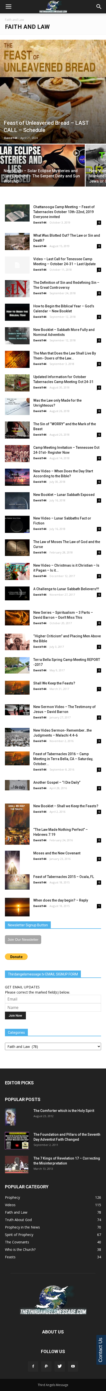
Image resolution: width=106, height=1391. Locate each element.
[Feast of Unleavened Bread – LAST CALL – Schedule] (53, 92)
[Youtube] (73, 1366)
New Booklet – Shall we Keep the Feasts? (65, 806)
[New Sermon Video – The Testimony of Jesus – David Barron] (17, 709)
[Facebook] (33, 1366)
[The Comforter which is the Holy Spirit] (10, 1117)
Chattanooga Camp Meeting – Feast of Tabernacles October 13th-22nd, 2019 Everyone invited (64, 212)
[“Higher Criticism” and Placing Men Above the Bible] (17, 642)
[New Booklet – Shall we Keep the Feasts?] (17, 821)
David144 (10, 138)
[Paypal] (46, 1366)
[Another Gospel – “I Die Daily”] (17, 785)
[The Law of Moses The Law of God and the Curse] (17, 547)
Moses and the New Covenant (56, 853)
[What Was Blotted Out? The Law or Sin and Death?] (17, 241)
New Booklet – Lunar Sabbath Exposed (64, 495)
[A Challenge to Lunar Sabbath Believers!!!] (17, 593)
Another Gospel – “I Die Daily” (56, 782)
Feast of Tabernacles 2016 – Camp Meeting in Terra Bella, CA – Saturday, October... (63, 759)
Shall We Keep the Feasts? (54, 683)
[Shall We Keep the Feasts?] (17, 688)
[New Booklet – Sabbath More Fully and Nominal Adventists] (17, 335)
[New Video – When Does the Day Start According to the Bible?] (17, 477)
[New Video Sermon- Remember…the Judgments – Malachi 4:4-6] (17, 737)
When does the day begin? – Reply (60, 900)
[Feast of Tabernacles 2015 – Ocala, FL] (17, 882)
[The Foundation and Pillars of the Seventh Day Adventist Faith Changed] (17, 1140)
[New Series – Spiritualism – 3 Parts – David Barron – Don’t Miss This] (17, 617)
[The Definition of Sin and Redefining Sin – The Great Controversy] (17, 288)
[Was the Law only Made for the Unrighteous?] (17, 406)
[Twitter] (60, 1366)
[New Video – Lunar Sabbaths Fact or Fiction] (17, 524)
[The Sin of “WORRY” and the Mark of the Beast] (17, 430)
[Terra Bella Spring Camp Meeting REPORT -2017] (17, 665)
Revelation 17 (68, 1158)
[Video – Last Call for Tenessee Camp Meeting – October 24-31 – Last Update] (17, 265)
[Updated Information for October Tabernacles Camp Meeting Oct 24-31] (17, 382)
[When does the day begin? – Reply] (17, 907)
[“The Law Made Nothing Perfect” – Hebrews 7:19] (17, 836)
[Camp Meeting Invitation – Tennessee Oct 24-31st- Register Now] (17, 453)
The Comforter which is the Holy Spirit (64, 1111)
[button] (99, 6)
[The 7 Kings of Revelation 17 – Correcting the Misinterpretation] (16, 1164)
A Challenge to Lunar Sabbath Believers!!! (66, 589)
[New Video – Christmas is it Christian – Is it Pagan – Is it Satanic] (17, 571)
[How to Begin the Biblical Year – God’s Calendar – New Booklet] (17, 312)
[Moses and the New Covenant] (17, 869)
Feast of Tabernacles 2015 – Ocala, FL (63, 877)
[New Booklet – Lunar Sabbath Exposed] (17, 500)
